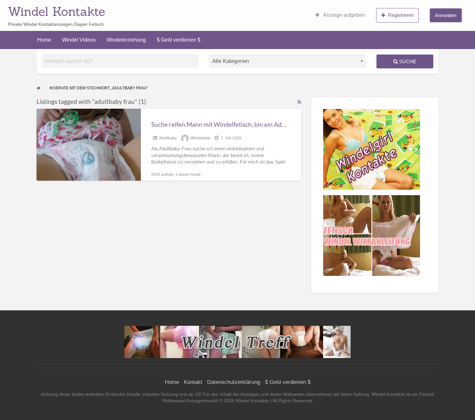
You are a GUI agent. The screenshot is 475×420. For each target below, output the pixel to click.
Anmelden (445, 15)
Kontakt (193, 382)
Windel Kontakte (56, 11)
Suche (407, 61)
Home (44, 40)
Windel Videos (79, 40)
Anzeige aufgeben (343, 15)
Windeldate (200, 138)
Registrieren (401, 15)
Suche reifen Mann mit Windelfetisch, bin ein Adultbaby (227, 124)
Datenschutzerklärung (233, 382)
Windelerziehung (126, 40)
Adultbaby (168, 138)
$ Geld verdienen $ (178, 40)
